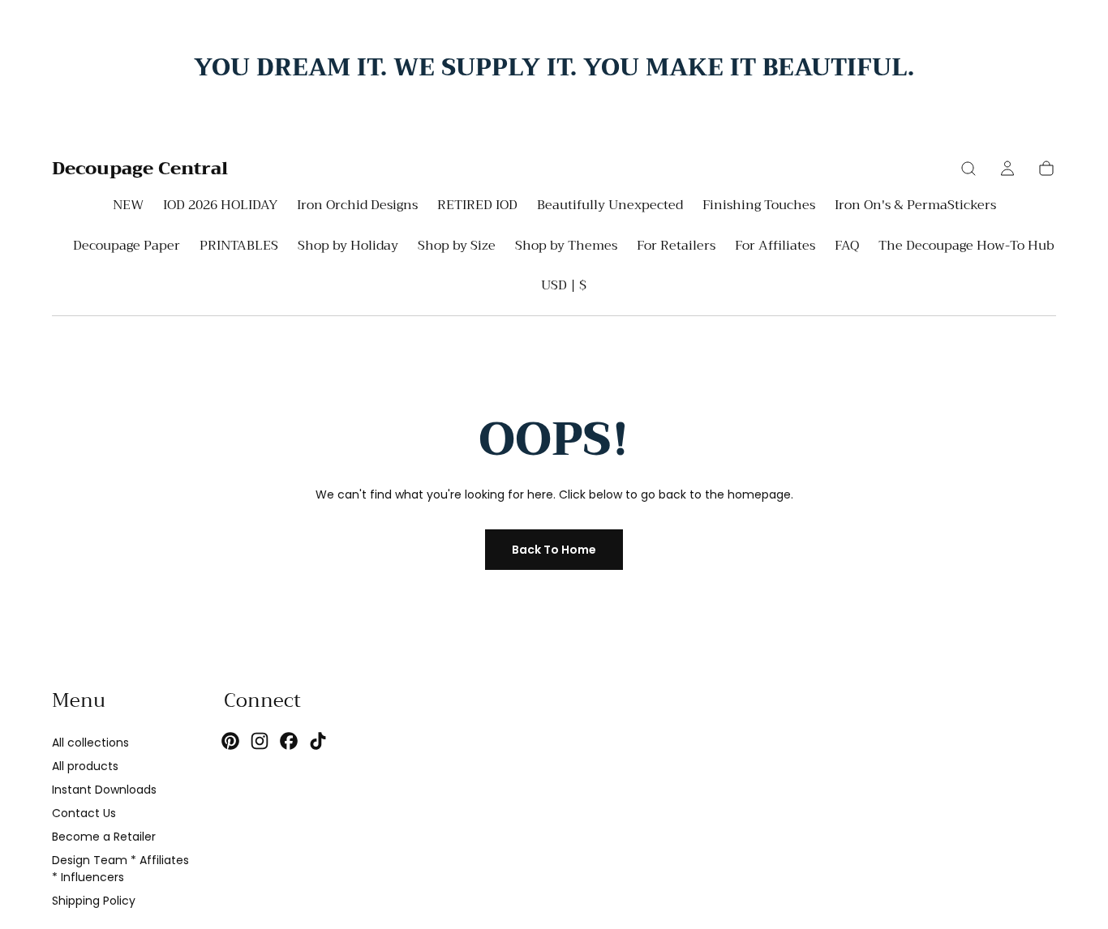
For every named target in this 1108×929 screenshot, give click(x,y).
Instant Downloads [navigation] (104, 789)
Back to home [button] (554, 550)
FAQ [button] (847, 247)
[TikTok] (318, 741)
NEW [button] (128, 207)
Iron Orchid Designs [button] (357, 207)
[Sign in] (1007, 168)
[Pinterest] (230, 741)
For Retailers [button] (676, 247)
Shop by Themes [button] (566, 247)
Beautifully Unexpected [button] (610, 207)
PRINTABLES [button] (239, 247)
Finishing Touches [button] (758, 207)
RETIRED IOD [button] (477, 207)
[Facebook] (288, 741)
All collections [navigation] (90, 742)
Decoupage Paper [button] (126, 247)
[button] (968, 168)
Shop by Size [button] (457, 247)
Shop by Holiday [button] (348, 247)
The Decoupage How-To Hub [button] (966, 247)
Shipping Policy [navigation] (93, 901)
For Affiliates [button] (775, 247)
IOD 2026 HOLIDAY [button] (220, 207)
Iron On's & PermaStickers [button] (915, 207)
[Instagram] (259, 741)
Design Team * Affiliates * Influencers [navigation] (120, 868)
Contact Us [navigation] (84, 813)
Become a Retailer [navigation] (104, 836)
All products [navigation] (85, 766)
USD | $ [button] (563, 285)
